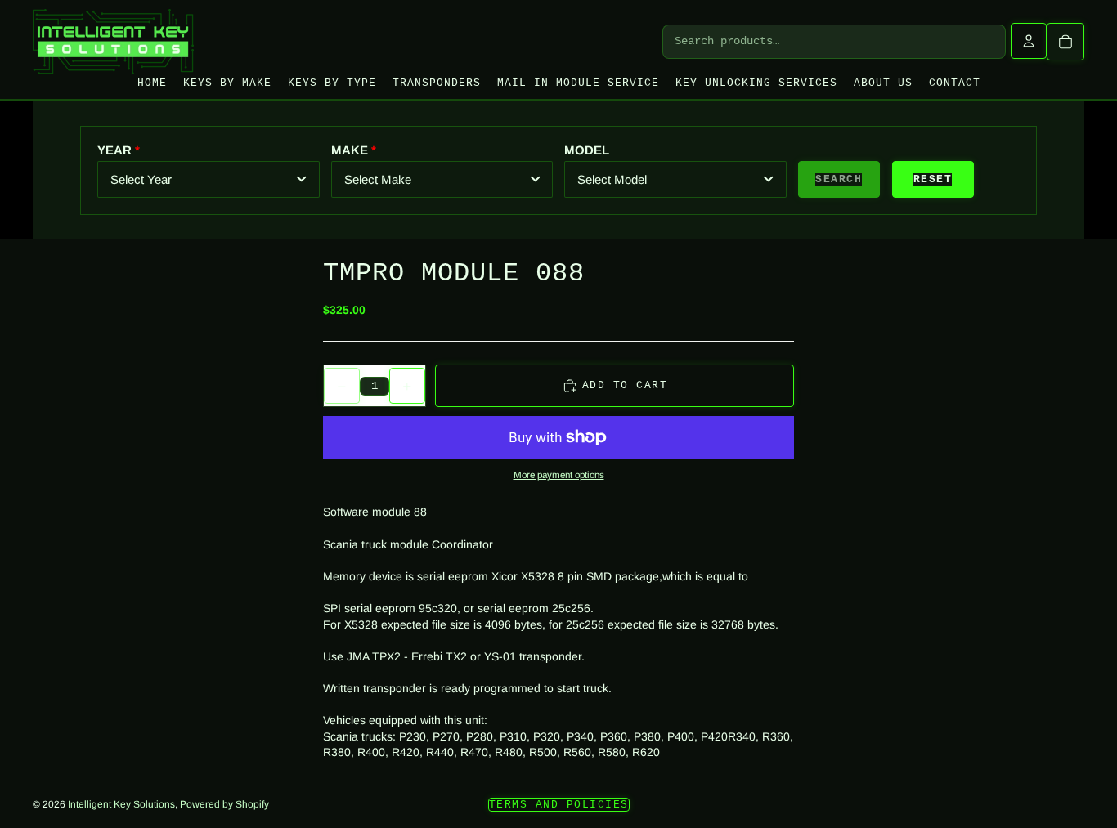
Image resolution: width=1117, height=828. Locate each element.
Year (114, 150)
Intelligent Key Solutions (121, 804)
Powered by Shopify (224, 804)
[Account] (1029, 41)
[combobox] (208, 179)
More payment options (559, 474)
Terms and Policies (559, 805)
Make (349, 150)
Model (586, 150)
